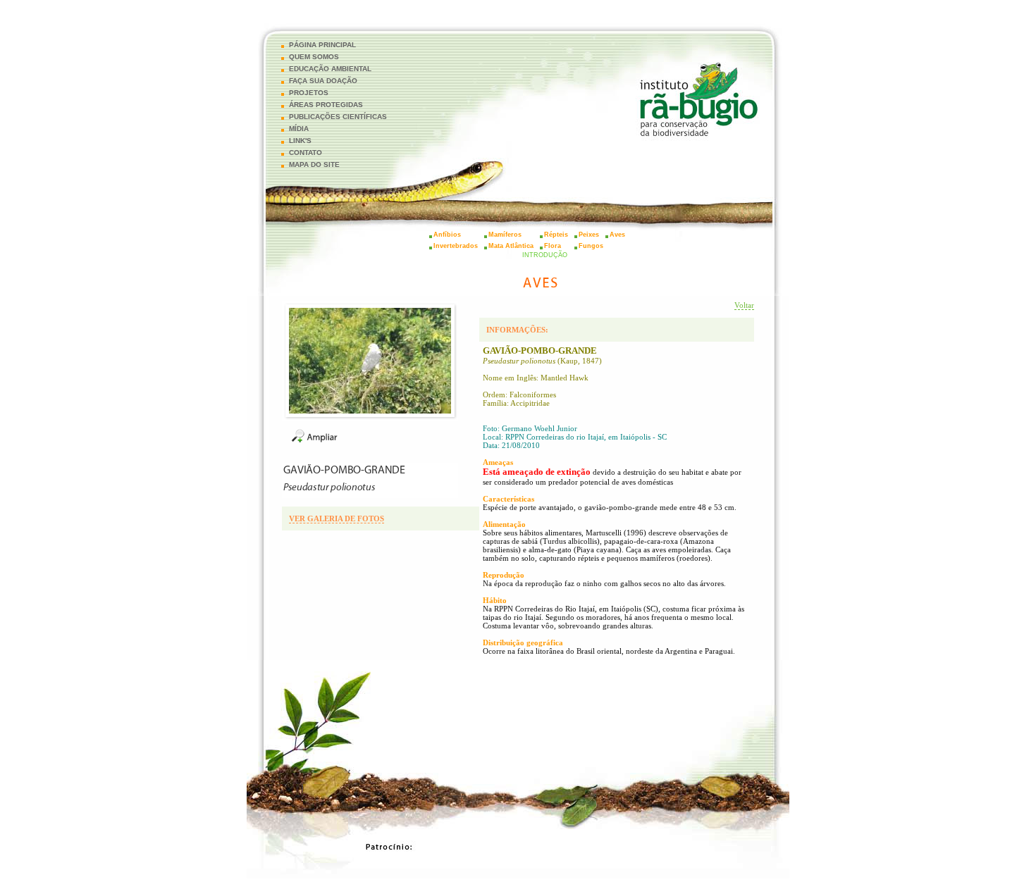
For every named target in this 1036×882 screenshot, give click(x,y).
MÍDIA (299, 128)
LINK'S (300, 140)
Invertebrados (455, 245)
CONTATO (305, 152)
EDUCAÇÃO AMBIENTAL (330, 69)
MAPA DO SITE (314, 164)
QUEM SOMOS (314, 57)
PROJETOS (308, 93)
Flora (552, 245)
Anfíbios (447, 234)
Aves (617, 234)
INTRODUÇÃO (544, 255)
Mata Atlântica (511, 245)
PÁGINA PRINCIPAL (322, 45)
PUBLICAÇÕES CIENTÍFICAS (338, 116)
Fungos (591, 245)
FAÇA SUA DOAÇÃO (323, 81)
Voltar (744, 305)
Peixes (589, 234)
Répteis (556, 234)
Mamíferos (505, 234)
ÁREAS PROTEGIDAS (326, 104)
